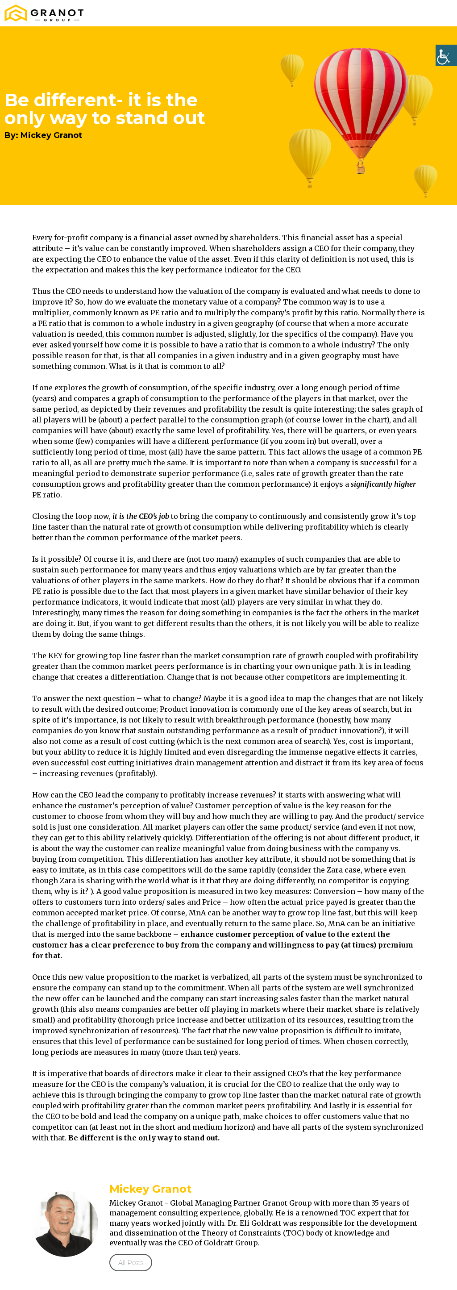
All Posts (130, 1262)
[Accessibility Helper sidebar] (446, 55)
